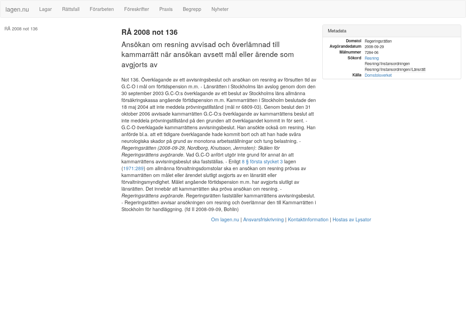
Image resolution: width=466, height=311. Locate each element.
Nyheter (220, 8)
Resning (372, 58)
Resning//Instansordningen (387, 63)
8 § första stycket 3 (262, 161)
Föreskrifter (136, 8)
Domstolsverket (378, 75)
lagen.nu (17, 8)
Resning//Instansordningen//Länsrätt (395, 69)
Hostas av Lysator (352, 219)
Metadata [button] (337, 30)
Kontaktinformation (308, 219)
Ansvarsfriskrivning (263, 219)
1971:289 (133, 168)
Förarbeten (102, 8)
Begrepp (192, 8)
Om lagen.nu (225, 219)
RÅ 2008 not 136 (21, 29)
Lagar (45, 8)
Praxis (166, 8)
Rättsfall (70, 8)
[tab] (392, 31)
